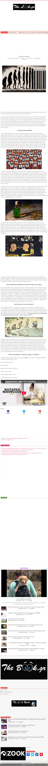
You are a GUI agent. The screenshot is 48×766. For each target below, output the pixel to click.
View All (45, 568)
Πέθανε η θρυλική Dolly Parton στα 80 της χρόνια (12, 454)
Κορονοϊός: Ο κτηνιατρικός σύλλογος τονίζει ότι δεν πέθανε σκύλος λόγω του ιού (25, 624)
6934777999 (4, 689)
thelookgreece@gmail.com (7, 691)
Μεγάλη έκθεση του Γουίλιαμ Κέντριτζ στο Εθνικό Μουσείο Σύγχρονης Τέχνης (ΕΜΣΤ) (19, 453)
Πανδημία (38, 58)
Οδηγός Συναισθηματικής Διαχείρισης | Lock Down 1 (18, 438)
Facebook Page (5, 694)
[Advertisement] (24, 21)
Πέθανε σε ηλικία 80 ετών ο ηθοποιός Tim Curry (11, 451)
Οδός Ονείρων (30, 58)
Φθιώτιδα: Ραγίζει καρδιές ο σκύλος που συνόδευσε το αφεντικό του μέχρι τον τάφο (26, 607)
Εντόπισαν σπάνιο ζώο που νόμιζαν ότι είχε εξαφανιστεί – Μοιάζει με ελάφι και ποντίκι (26, 630)
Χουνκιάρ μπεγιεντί (9, 439)
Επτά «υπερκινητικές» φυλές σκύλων (16, 618)
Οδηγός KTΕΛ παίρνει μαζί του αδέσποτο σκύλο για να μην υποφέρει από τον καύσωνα (26, 648)
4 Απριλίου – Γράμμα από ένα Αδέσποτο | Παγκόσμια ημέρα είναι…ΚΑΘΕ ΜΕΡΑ (24, 612)
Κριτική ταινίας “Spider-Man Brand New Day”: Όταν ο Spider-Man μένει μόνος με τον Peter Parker (21, 448)
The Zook (28, 747)
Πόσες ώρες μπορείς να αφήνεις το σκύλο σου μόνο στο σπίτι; (21, 636)
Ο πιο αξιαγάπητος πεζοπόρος (24, 599)
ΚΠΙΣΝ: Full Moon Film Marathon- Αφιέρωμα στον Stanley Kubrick (15, 450)
